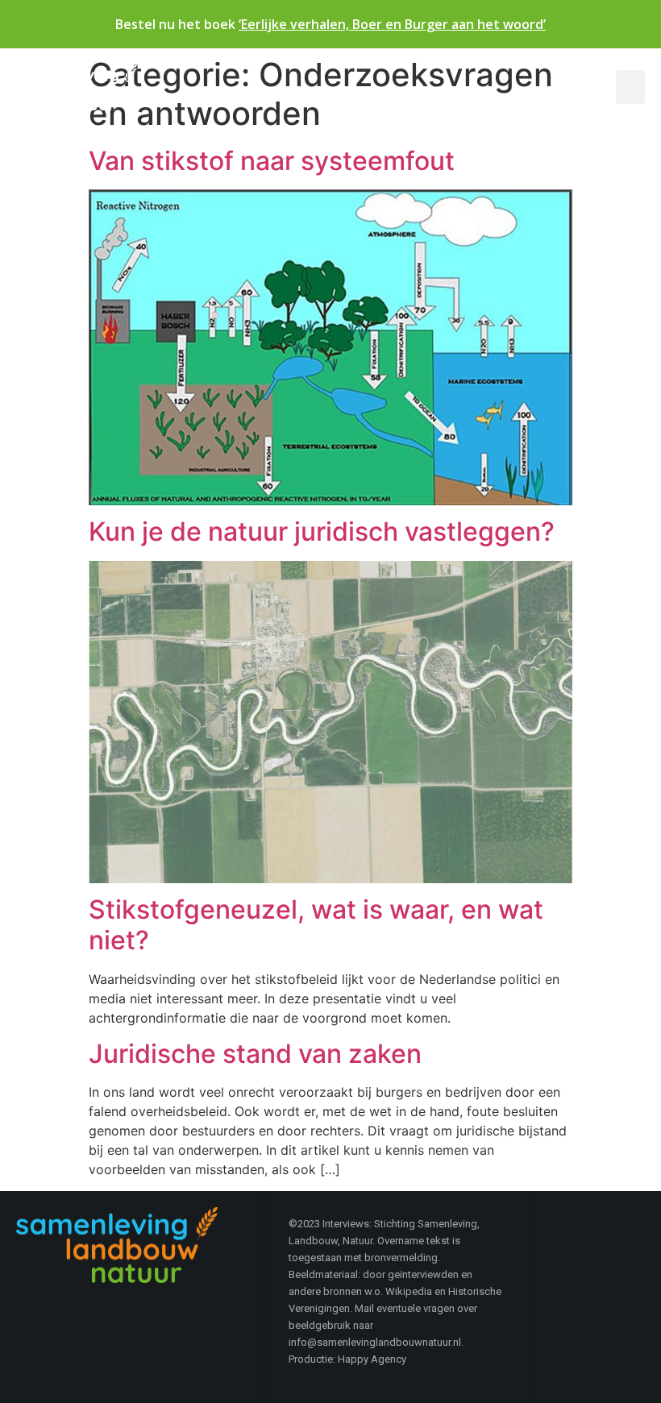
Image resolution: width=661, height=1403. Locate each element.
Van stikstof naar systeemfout (272, 160)
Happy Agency (372, 1359)
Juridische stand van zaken (255, 1053)
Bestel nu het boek (330, 24)
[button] (630, 87)
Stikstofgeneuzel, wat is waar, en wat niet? (316, 925)
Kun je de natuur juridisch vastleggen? (322, 531)
